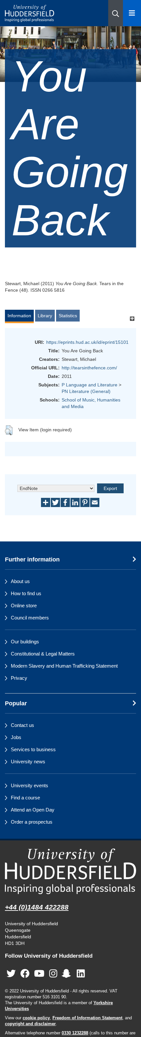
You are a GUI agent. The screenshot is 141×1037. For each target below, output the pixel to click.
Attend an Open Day (32, 809)
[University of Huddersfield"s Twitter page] (11, 974)
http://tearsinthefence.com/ (89, 367)
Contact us (22, 725)
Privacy (19, 678)
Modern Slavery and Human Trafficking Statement (64, 666)
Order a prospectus (31, 822)
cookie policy (36, 1018)
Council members (30, 617)
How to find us (26, 593)
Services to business (33, 749)
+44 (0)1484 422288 (37, 907)
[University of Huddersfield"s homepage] (70, 871)
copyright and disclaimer (30, 1024)
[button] (115, 13)
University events (29, 785)
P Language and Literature (89, 384)
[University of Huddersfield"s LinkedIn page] (81, 974)
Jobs (16, 737)
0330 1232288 (75, 1033)
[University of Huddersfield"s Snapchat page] (67, 974)
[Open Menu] (132, 13)
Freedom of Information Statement (87, 1018)
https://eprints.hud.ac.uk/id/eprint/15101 (87, 342)
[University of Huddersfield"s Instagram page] (53, 974)
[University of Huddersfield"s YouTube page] (39, 974)
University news (28, 761)
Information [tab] (19, 315)
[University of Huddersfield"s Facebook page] (25, 974)
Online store (24, 605)
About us (20, 581)
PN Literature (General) (86, 391)
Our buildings (25, 641)
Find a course (25, 797)
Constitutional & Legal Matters (43, 653)
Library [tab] (45, 315)
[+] (132, 318)
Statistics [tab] (68, 315)
